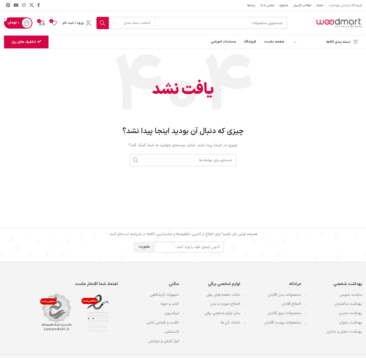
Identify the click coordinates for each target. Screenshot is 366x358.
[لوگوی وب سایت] (338, 23)
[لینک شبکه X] (31, 5)
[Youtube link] (16, 5)
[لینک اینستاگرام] (24, 5)
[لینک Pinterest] (8, 5)
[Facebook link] (38, 5)
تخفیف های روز (24, 42)
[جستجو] (102, 23)
